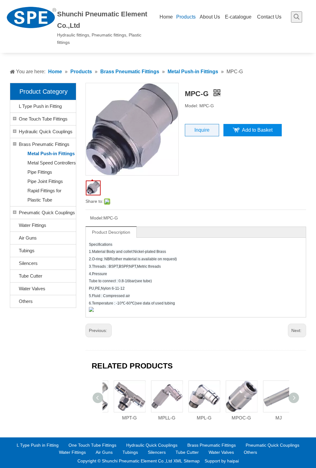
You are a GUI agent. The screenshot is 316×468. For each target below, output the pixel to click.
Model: (96, 217)
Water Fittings (32, 225)
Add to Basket (257, 130)
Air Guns (28, 237)
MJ (271, 417)
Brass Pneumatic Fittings (44, 144)
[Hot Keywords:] (296, 17)
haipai (233, 460)
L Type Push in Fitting (40, 106)
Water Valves (32, 288)
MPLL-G (159, 417)
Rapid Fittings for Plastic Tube (44, 195)
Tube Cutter (30, 276)
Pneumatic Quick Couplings (47, 212)
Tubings (27, 250)
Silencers (28, 263)
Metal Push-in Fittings (51, 153)
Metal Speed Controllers (51, 162)
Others (26, 301)
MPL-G (196, 417)
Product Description (111, 232)
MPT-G (121, 417)
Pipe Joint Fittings (45, 181)
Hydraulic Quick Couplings (46, 131)
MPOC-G (233, 417)
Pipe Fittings (39, 172)
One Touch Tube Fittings (43, 118)
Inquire (202, 130)
